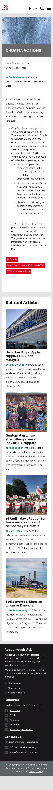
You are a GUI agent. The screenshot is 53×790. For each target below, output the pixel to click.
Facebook (15, 710)
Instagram (15, 724)
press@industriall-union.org (23, 752)
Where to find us (16, 692)
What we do (14, 688)
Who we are (14, 683)
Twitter (13, 715)
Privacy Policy (36, 771)
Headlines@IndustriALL (21, 729)
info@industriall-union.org (23, 747)
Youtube (14, 720)
